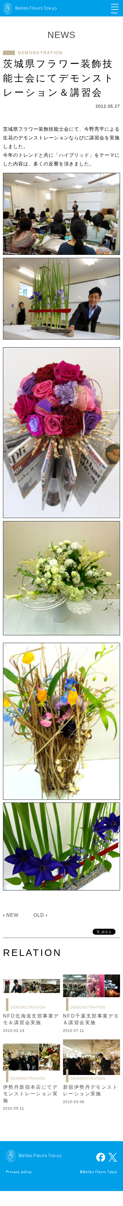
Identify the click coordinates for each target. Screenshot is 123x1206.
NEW (12, 915)
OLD (38, 915)
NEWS (61, 35)
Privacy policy (19, 1171)
